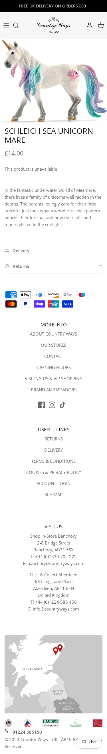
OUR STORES (53, 345)
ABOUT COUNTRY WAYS (53, 334)
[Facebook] (41, 405)
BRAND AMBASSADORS (53, 389)
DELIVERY (53, 450)
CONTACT (53, 356)
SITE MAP (53, 494)
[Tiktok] (62, 405)
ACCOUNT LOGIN (53, 483)
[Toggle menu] (6, 25)
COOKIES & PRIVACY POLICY (53, 472)
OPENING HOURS (53, 367)
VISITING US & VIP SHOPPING (53, 378)
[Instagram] (52, 405)
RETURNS (54, 439)
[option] (53, 81)
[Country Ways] (53, 25)
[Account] (88, 25)
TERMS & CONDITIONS (53, 461)
